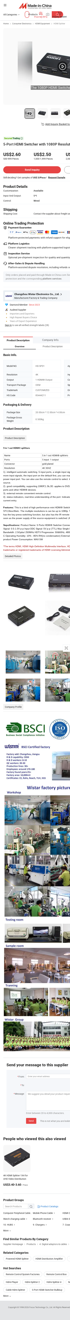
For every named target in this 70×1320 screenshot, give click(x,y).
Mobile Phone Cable (43, 1213)
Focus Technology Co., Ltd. (41, 1307)
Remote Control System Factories (23, 1274)
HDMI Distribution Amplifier (49, 1258)
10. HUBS (8, 1224)
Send (31, 1120)
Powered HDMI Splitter (17, 1258)
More (6, 1295)
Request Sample (56, 177)
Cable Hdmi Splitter (15, 1289)
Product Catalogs (49, 1206)
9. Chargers (39, 1224)
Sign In (8, 325)
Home (6, 23)
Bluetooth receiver (42, 1218)
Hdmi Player (12, 1282)
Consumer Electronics (21, 23)
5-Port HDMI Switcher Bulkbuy (47, 1289)
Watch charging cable (14, 1218)
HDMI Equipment (42, 23)
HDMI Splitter (59, 23)
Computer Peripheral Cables (17, 1213)
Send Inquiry (32, 169)
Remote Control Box (56, 1274)
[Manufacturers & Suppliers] (35, 5)
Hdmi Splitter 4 (54, 1282)
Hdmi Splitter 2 (32, 1282)
